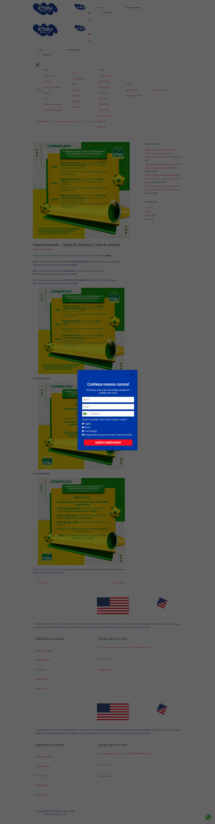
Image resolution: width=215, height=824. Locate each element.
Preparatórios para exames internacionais (108, 434)
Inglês (87, 423)
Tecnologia (90, 431)
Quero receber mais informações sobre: (104, 419)
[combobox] (86, 414)
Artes (87, 427)
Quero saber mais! (108, 442)
